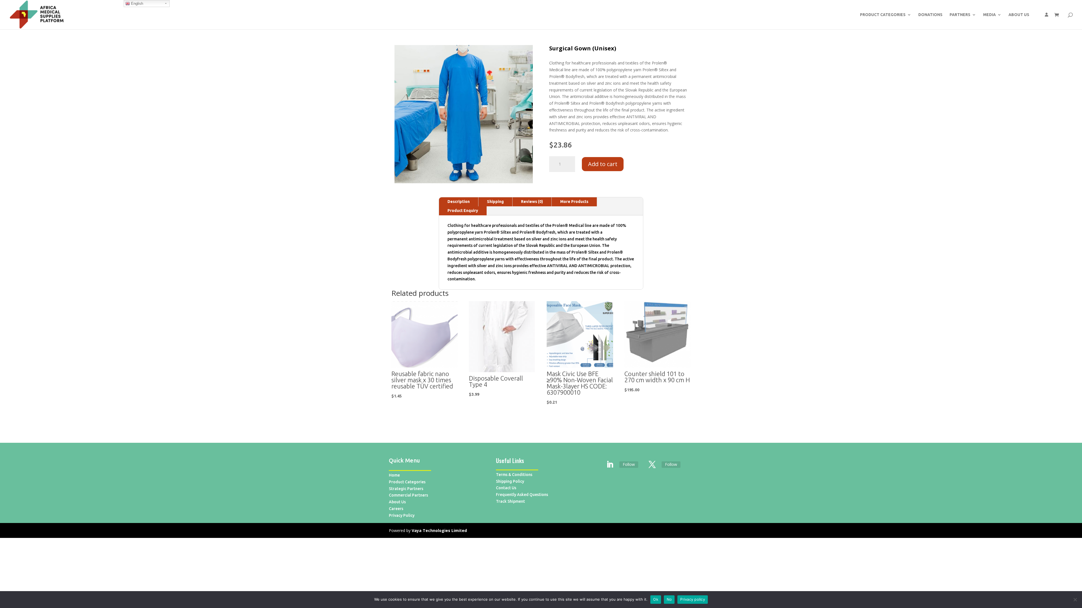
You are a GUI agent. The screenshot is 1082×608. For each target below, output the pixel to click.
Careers (396, 508)
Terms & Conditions (514, 474)
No (669, 599)
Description (458, 201)
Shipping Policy (510, 481)
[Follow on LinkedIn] (610, 465)
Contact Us (506, 488)
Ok (655, 599)
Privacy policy (692, 599)
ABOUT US (1018, 15)
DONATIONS (930, 15)
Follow (629, 464)
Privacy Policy (401, 515)
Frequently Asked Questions (522, 494)
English (136, 3)
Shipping (495, 201)
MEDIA (989, 15)
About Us (397, 502)
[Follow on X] (652, 465)
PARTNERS (960, 15)
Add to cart (602, 164)
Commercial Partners (408, 495)
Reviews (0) (532, 201)
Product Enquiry (462, 210)
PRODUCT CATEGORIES (883, 15)
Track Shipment (510, 501)
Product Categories (407, 482)
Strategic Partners (406, 488)
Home (394, 475)
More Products (574, 201)
